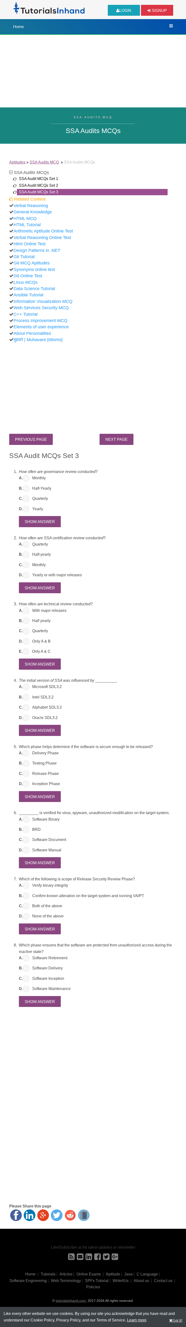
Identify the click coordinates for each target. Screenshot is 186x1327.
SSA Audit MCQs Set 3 (38, 192)
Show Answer (40, 522)
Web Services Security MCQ (41, 307)
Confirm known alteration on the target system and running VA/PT (88, 896)
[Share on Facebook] (16, 1215)
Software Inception (48, 978)
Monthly (39, 478)
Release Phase (45, 774)
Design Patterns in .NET (37, 250)
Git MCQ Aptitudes (32, 263)
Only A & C (41, 651)
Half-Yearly (41, 488)
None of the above (48, 916)
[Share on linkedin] (29, 1215)
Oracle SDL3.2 (45, 718)
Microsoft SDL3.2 (47, 687)
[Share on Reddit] (70, 1215)
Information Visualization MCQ (43, 301)
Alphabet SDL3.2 (47, 707)
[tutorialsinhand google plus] (115, 1258)
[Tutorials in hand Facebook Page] (97, 1258)
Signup (159, 10)
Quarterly (40, 498)
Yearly (37, 509)
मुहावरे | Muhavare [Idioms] (38, 339)
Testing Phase (44, 763)
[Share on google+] (43, 1215)
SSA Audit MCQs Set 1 (38, 179)
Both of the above (47, 906)
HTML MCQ (25, 218)
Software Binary (46, 819)
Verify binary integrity (50, 885)
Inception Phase (46, 784)
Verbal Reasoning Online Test (42, 237)
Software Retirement (49, 958)
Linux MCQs (26, 282)
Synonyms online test (34, 269)
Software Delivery (47, 968)
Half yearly (41, 621)
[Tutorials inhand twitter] (106, 1258)
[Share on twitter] (56, 1215)
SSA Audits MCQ (44, 162)
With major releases (49, 610)
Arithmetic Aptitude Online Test (43, 231)
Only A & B (41, 641)
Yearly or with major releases (57, 575)
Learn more (137, 1320)
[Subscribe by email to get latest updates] (80, 1258)
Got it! (177, 1320)
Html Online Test (30, 243)
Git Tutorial (24, 256)
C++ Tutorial (26, 314)
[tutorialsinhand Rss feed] (71, 1258)
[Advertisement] (93, 71)
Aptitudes (17, 162)
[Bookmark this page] (84, 1215)
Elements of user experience (41, 326)
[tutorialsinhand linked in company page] (88, 1258)
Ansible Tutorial (28, 294)
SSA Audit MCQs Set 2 (38, 185)
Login (125, 10)
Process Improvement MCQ (40, 320)
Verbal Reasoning (31, 205)
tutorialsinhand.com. (71, 1301)
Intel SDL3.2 (43, 697)
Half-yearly (41, 554)
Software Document (49, 840)
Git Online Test (28, 275)
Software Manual (46, 850)
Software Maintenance (51, 989)
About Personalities (32, 333)
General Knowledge (33, 212)
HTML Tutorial (27, 224)
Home (18, 26)
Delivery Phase (45, 753)
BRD (36, 829)
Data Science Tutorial (34, 288)
